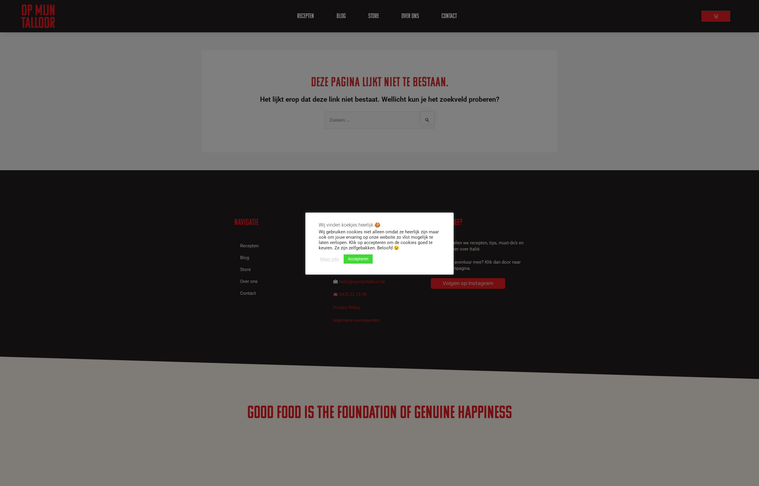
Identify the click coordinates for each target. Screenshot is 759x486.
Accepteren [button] (358, 258)
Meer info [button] (329, 259)
